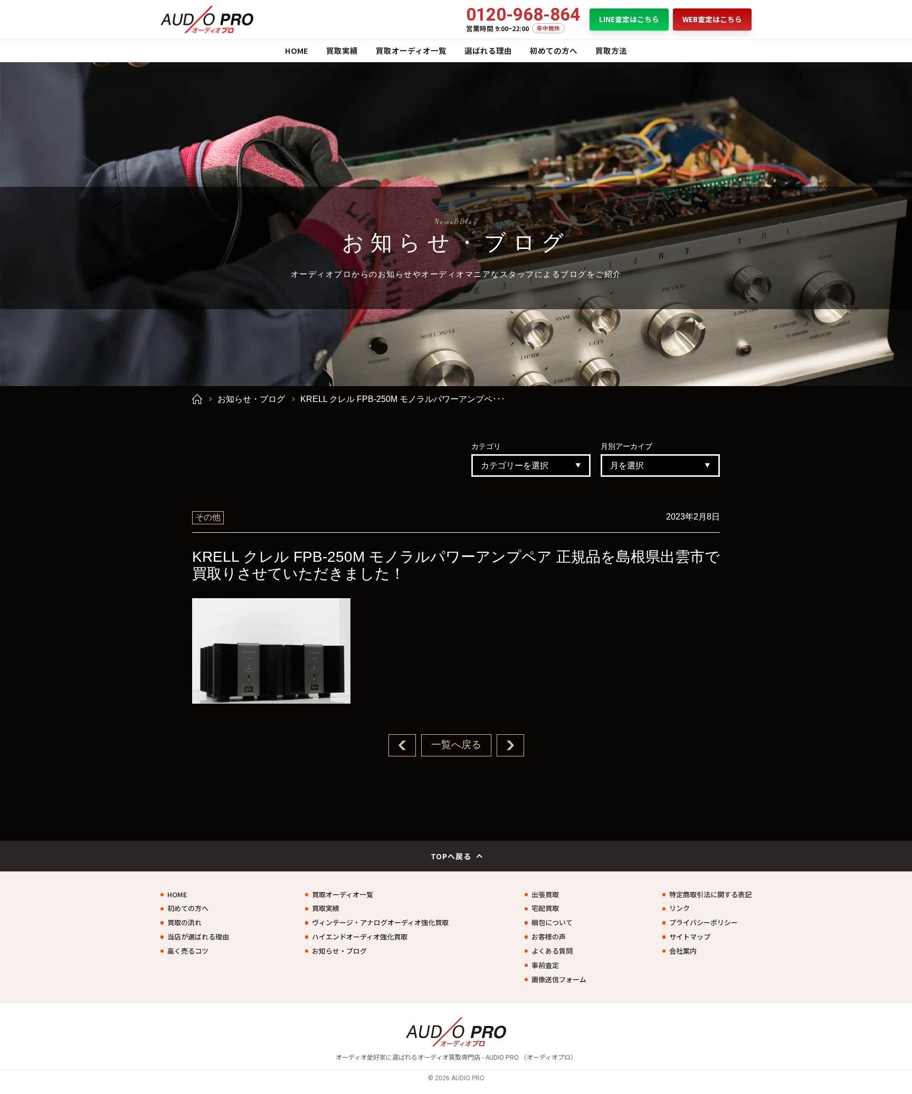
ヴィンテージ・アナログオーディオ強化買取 (380, 922)
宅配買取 (545, 908)
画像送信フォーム (558, 979)
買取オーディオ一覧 (411, 50)
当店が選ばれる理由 (198, 937)
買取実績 (342, 50)
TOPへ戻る (451, 856)
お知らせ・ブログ (251, 399)
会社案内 (683, 951)
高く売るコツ (187, 951)
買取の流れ (184, 922)
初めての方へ (553, 50)
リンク (679, 908)
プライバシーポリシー (703, 922)
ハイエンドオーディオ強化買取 (359, 937)
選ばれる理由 (488, 50)
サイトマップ (689, 937)
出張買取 (545, 894)
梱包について (552, 922)
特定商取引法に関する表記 (710, 894)
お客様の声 (548, 937)
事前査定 (545, 965)
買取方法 (611, 50)
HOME (296, 50)
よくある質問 (552, 951)
